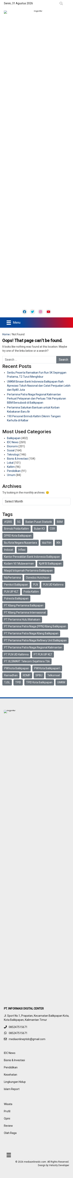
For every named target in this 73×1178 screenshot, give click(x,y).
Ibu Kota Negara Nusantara (20, 542)
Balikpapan (14, 438)
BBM (60, 521)
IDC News (12, 442)
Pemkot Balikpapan (16, 584)
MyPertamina (12, 577)
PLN (35, 584)
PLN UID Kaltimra (53, 584)
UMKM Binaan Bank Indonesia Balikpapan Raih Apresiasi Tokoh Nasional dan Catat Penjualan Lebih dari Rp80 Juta (38, 385)
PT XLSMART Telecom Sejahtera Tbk (27, 661)
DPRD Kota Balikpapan (18, 535)
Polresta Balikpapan (16, 598)
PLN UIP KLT (11, 591)
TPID (18, 682)
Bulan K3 (39, 528)
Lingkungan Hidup (15, 1081)
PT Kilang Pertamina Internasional (25, 612)
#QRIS (8, 521)
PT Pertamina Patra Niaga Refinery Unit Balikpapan (35, 640)
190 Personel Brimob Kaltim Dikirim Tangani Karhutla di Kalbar (34, 418)
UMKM (61, 682)
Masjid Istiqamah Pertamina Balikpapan (28, 570)
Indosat (8, 549)
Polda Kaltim (31, 591)
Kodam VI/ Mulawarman (19, 563)
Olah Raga (10, 1133)
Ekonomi (12, 446)
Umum (11, 475)
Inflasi (22, 549)
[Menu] (9, 1155)
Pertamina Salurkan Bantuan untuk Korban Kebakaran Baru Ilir (33, 409)
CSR (52, 528)
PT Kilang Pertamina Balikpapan (23, 605)
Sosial (10, 450)
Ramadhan (11, 675)
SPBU (38, 675)
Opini (7, 1118)
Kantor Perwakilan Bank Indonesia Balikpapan (32, 556)
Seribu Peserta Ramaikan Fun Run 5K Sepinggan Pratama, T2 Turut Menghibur (36, 374)
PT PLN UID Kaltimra (16, 654)
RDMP (26, 675)
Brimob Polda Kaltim (16, 528)
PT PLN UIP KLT (43, 654)
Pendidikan (14, 470)
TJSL (7, 682)
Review (8, 1125)
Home (6, 334)
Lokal (10, 462)
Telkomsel (53, 675)
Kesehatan (10, 1074)
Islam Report (11, 1089)
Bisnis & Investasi (17, 458)
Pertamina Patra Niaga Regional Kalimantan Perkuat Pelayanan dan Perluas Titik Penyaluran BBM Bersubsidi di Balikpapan (36, 398)
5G (18, 521)
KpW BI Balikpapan (50, 563)
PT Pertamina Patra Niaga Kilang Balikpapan (31, 633)
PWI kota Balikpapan (16, 668)
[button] (62, 3)
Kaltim (11, 466)
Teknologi (13, 454)
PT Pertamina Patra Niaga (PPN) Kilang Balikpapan (35, 626)
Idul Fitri (46, 542)
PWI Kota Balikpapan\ (47, 668)
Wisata (8, 1104)
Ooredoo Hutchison (37, 577)
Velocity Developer (59, 1165)
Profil (7, 1111)
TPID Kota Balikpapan (39, 682)
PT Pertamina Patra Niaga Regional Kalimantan (33, 647)
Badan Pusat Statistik (39, 521)
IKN (58, 542)
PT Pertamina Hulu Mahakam (22, 619)
